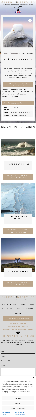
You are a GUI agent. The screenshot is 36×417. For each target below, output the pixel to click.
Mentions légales (18, 323)
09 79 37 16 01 (18, 313)
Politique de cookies (18, 326)
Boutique (15, 53)
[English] (19, 12)
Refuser (18, 403)
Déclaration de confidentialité (18, 329)
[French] (16, 12)
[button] (33, 378)
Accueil (6, 53)
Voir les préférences (18, 408)
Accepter (18, 398)
